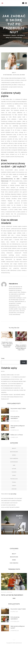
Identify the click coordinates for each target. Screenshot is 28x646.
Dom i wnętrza (14, 458)
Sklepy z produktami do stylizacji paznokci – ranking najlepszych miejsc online (21, 347)
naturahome (8, 75)
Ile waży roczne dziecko (8, 505)
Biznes (14, 455)
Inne (14, 465)
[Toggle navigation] (26, 3)
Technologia (14, 478)
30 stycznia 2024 (14, 421)
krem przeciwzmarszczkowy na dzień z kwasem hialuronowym (14, 179)
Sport (14, 475)
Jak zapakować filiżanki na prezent (11, 500)
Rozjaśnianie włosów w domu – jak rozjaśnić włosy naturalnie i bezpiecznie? (7, 345)
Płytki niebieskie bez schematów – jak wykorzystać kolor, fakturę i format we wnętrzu (13, 390)
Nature (14, 468)
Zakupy (14, 485)
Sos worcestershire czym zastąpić (11, 498)
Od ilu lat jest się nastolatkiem (10, 507)
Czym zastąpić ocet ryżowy (9, 502)
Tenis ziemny (4, 493)
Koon (2, 371)
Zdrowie (14, 488)
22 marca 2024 (14, 437)
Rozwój (14, 472)
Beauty (14, 72)
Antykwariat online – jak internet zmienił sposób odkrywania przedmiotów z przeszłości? (13, 397)
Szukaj (2, 358)
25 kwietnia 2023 (14, 430)
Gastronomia (14, 461)
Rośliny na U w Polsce (16, 434)
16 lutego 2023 (14, 411)
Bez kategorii (14, 451)
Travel (14, 482)
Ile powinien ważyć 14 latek (18, 408)
